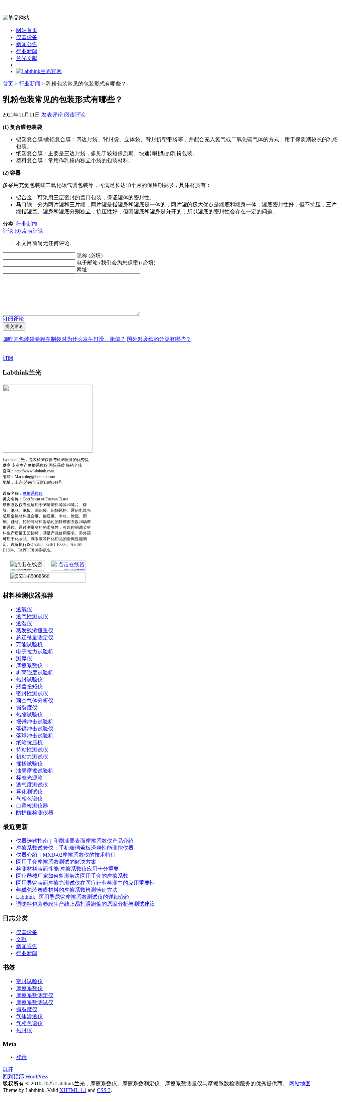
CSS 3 (104, 1090)
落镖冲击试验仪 (34, 728)
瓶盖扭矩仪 (29, 686)
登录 (21, 1057)
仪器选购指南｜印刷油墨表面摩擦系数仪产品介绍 (75, 841)
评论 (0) (12, 231)
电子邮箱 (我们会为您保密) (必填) (115, 262)
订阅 (8, 358)
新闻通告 (26, 946)
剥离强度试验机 (34, 672)
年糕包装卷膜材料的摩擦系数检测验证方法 (67, 890)
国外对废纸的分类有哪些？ (159, 339)
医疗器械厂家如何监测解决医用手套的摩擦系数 (72, 876)
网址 (81, 269)
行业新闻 (26, 51)
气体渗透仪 (29, 1016)
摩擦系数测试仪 (34, 1002)
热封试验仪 (29, 679)
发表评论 (52, 115)
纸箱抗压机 (29, 742)
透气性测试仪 (32, 616)
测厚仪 (24, 658)
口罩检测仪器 (32, 806)
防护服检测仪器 (34, 813)
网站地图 (300, 1083)
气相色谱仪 (29, 799)
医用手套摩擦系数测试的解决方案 (56, 862)
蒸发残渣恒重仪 (34, 630)
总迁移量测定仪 (34, 637)
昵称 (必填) (89, 255)
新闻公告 (26, 44)
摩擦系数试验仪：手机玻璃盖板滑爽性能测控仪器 (75, 848)
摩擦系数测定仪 (34, 995)
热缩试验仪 (29, 714)
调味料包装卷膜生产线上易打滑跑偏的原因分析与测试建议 (85, 904)
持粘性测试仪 (32, 749)
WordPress (36, 1076)
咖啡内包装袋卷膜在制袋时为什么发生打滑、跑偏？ (64, 339)
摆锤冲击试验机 (34, 721)
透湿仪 (24, 623)
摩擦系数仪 (33, 493)
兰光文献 (26, 58)
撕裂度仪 (26, 707)
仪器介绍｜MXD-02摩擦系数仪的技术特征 (66, 855)
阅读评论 (75, 115)
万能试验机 (29, 644)
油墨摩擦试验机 (34, 771)
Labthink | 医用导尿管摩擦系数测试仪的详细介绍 (73, 897)
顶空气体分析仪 (34, 700)
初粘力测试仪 (32, 756)
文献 (21, 939)
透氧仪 (24, 609)
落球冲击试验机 (34, 735)
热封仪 (24, 1030)
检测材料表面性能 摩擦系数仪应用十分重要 (67, 869)
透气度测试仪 (32, 785)
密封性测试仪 (32, 693)
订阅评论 (13, 318)
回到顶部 (13, 1076)
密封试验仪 (29, 981)
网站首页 (26, 30)
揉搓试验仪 (29, 763)
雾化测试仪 (29, 792)
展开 (8, 1069)
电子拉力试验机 (34, 651)
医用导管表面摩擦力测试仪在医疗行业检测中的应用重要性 (85, 883)
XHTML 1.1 (73, 1090)
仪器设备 (26, 37)
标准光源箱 (29, 778)
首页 (8, 83)
